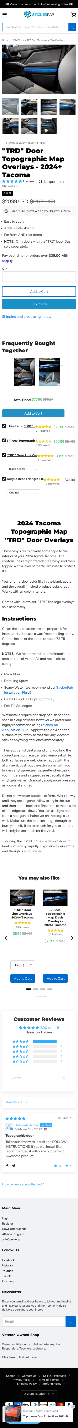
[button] (12, 181)
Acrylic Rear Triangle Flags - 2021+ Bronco (38, 479)
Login (5, 1218)
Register (7, 1223)
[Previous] (6, 938)
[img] (15, 1118)
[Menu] (8, 14)
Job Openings (11, 1239)
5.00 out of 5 (49, 1028)
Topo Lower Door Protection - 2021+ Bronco (47, 1405)
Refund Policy (52, 1384)
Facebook (8, 1260)
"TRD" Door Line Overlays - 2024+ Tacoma (22, 913)
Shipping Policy (27, 1384)
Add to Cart (39, 291)
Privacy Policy (21, 1380)
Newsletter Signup (14, 1229)
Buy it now (39, 304)
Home (5, 40)
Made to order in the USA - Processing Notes (39, 4)
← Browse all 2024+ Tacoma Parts (23, 142)
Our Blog (8, 1281)
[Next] (72, 938)
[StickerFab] (39, 14)
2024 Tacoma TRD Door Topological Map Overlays (38, 40)
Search (10, 1376)
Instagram (8, 1265)
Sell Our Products (54, 1376)
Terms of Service (48, 1380)
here (12, 1357)
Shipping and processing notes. (26, 316)
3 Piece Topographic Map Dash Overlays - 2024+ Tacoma (55, 917)
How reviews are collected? (23, 1184)
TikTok (6, 1276)
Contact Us (29, 1376)
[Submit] (72, 27)
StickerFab (9, 186)
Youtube (7, 1271)
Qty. (4, 268)
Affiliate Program (13, 1234)
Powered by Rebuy (39, 996)
